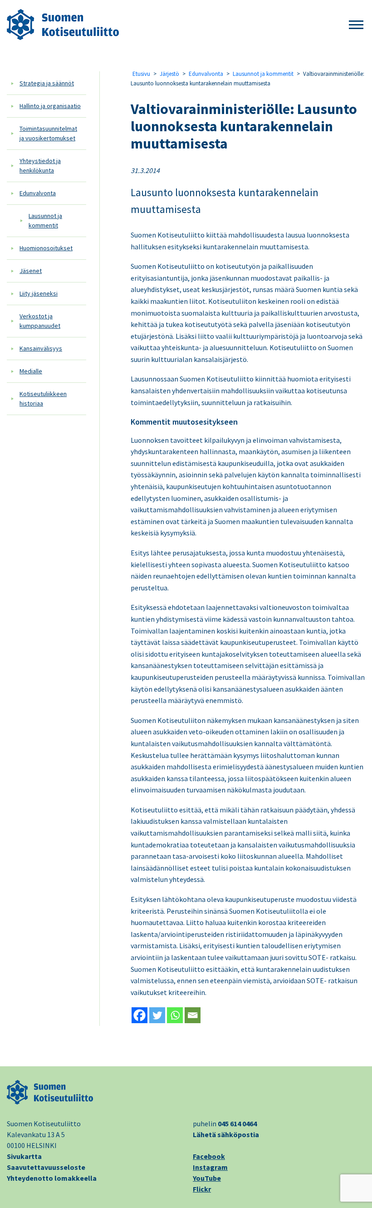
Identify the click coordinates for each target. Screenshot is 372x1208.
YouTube (207, 1178)
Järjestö (169, 74)
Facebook (209, 1156)
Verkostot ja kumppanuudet (40, 321)
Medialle (31, 371)
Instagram (210, 1167)
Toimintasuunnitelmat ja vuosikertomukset (48, 133)
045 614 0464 (237, 1123)
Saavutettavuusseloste (46, 1167)
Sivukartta (24, 1156)
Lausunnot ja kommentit (45, 220)
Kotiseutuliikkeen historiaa (43, 398)
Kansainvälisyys (41, 348)
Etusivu (141, 74)
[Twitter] (157, 1015)
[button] (356, 25)
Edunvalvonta (38, 193)
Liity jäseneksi (39, 293)
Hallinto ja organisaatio (50, 106)
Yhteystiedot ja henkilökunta (40, 165)
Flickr (202, 1188)
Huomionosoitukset (46, 248)
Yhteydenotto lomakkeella (52, 1178)
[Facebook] (139, 1015)
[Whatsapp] (175, 1015)
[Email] (193, 1015)
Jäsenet (31, 271)
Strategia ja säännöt (47, 83)
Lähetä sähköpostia (226, 1134)
